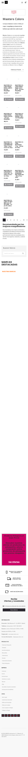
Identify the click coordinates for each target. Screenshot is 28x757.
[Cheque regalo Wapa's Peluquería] (8, 493)
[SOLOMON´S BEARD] (6, 375)
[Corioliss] (11, 447)
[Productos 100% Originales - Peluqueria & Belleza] (14, 521)
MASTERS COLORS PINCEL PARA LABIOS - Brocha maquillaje (8, 87)
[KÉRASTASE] (6, 365)
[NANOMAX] (12, 316)
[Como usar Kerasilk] (9, 500)
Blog (3, 684)
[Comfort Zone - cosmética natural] (6, 431)
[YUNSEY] (14, 375)
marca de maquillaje (20, 35)
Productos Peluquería (6, 645)
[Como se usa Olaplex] (4, 506)
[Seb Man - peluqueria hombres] (14, 411)
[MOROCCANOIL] (5, 316)
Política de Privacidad (6, 702)
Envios (3, 673)
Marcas (3, 681)
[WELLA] (4, 278)
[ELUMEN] (5, 355)
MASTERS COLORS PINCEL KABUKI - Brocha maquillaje (19, 116)
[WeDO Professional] (7, 437)
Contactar (4, 671)
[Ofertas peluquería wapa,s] (14, 541)
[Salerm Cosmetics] (14, 457)
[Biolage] (12, 421)
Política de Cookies (6, 705)
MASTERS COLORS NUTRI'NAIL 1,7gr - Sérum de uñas (19, 144)
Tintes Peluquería (5, 663)
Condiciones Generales (7, 699)
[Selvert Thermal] (6, 457)
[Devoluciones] (7, 486)
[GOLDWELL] (11, 355)
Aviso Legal (4, 697)
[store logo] (13, 3)
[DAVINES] (4, 336)
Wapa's (20, 65)
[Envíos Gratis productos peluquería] (10, 480)
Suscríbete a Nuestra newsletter (9, 686)
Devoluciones (5, 676)
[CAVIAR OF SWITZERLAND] (8, 408)
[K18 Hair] (4, 447)
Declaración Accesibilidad (7, 689)
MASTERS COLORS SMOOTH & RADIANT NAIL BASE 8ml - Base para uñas (19, 174)
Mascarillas (4, 652)
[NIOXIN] (4, 326)
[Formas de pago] (8, 473)
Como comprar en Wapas (7, 707)
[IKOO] (4, 398)
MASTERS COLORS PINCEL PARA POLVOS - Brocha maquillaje (8, 116)
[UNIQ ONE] (4, 287)
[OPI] (8, 398)
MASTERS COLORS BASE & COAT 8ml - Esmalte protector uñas (8, 173)
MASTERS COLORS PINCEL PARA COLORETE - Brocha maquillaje (19, 87)
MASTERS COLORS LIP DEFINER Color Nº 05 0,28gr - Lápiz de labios (8, 203)
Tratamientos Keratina (7, 660)
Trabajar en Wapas (6, 710)
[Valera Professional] (13, 467)
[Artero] (4, 467)
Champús (4, 647)
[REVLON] (4, 306)
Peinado (3, 658)
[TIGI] (8, 287)
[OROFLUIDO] (9, 306)
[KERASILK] (4, 385)
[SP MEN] (4, 297)
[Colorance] (5, 421)
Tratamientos (5, 655)
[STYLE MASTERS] (14, 346)
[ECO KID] (14, 365)
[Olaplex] (16, 437)
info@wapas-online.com (18, 636)
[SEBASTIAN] (12, 278)
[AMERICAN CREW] (6, 346)
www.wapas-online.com (13, 634)
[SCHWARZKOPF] (10, 297)
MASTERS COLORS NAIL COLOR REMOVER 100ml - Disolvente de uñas (8, 144)
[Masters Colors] (16, 431)
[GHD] (12, 326)
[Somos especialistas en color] (12, 513)
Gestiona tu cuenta (6, 679)
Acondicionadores (6, 650)
